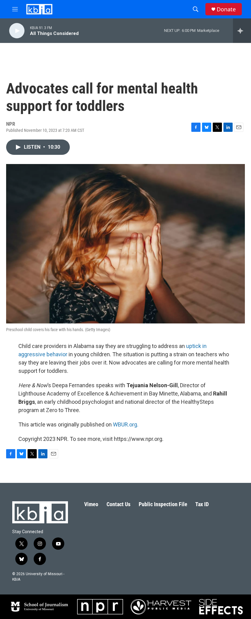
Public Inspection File (163, 504)
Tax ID (202, 504)
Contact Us (118, 504)
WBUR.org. (125, 424)
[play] (17, 30)
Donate (226, 9)
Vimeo (91, 504)
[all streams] (242, 30)
